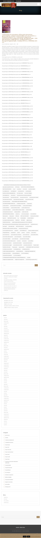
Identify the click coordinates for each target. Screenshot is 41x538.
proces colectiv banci (26, 234)
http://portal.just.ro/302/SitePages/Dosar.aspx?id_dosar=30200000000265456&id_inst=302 (17, 180)
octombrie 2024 (6, 331)
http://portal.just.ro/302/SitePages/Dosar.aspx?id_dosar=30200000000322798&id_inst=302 (17, 117)
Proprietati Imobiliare (9, 479)
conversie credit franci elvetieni (15, 207)
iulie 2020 (5, 361)
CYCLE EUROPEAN (33, 213)
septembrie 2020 (6, 358)
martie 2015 (5, 410)
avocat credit (25, 189)
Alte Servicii (7, 435)
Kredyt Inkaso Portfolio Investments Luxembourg (10, 228)
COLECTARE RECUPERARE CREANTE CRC (9, 203)
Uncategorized (7, 486)
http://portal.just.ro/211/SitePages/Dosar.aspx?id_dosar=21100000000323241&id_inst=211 (17, 131)
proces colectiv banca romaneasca (16, 234)
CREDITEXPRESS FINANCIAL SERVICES (8, 213)
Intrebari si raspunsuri (9, 474)
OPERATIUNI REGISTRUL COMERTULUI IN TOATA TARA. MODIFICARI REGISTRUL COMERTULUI (10, 289)
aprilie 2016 (5, 394)
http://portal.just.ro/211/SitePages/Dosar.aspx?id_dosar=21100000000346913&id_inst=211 (17, 83)
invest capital (5, 226)
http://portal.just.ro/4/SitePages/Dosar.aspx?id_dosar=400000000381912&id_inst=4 (16, 100)
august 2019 (5, 368)
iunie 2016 (5, 391)
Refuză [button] (28, 536)
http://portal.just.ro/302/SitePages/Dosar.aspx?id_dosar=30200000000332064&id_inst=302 (17, 108)
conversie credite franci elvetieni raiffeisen (18, 209)
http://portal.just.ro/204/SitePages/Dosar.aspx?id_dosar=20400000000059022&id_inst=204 (17, 166)
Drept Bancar (7, 444)
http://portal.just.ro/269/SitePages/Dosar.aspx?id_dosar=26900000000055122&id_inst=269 (17, 97)
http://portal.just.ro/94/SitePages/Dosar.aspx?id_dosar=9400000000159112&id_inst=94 (16, 134)
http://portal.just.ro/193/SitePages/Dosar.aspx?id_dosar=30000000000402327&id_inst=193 (17, 177)
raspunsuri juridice (21, 247)
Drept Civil (4, 218)
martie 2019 (5, 372)
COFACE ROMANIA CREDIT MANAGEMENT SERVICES (19, 201)
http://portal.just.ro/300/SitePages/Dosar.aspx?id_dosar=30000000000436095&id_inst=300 (17, 157)
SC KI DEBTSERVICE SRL (17, 249)
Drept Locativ (7, 456)
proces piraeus (24, 240)
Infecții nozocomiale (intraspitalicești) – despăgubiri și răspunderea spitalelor (10, 284)
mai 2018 (5, 382)
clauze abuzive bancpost (6, 201)
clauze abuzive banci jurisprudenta (19, 199)
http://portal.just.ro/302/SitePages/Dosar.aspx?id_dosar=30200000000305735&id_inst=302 (17, 160)
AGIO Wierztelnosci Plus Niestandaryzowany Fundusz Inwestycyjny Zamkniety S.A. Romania (17, 184)
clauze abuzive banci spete (29, 199)
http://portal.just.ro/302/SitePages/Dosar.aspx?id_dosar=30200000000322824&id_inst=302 (17, 126)
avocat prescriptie (28, 191)
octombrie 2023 (6, 340)
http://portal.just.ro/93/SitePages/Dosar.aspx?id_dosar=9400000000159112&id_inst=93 (16, 94)
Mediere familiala (8, 477)
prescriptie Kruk (13, 232)
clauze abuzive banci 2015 (24, 197)
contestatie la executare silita (21, 203)
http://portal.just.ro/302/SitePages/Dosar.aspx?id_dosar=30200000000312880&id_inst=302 (17, 149)
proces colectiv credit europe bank (8, 236)
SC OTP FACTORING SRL (24, 253)
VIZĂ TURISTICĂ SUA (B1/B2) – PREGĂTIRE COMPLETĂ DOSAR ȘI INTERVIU (10, 280)
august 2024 (5, 335)
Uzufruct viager (10, 300)
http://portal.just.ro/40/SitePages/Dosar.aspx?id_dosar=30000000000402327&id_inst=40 (17, 146)
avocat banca (19, 189)
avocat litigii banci (13, 191)
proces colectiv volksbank (6, 238)
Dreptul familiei (8, 465)
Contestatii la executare (9, 442)
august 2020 (5, 359)
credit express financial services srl (7, 211)
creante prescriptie (28, 209)
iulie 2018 (5, 379)
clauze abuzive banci (6, 197)
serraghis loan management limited (8, 259)
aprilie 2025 (5, 326)
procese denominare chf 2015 (17, 245)
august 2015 (5, 401)
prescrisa (18, 232)
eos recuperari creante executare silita (8, 220)
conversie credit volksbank (6, 209)
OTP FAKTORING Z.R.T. (23, 230)
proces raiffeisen (30, 240)
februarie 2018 (6, 386)
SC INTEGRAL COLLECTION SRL (7, 249)
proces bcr (23, 232)
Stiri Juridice (7, 484)
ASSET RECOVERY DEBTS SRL (7, 189)
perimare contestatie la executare (33, 230)
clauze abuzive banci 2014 (14, 197)
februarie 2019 (6, 373)
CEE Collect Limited (20, 193)
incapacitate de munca (34, 224)
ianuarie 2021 (6, 354)
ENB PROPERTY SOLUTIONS (12, 218)
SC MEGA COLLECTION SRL (7, 253)
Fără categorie (7, 472)
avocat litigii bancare (6, 191)
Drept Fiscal (7, 454)
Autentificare (6, 497)
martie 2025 (5, 328)
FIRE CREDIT (23, 220)
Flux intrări (5, 499)
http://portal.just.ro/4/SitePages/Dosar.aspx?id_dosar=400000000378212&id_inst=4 (16, 88)
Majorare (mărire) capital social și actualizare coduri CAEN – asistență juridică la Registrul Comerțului (11, 277)
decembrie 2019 (6, 363)
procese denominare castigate (7, 245)
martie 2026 (5, 319)
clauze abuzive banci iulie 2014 (7, 199)
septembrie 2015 (6, 400)
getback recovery (29, 220)
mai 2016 (5, 393)
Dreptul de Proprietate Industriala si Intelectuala (11, 462)
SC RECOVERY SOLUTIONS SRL (7, 255)
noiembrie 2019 (6, 365)
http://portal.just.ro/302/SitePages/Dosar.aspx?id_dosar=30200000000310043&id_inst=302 (17, 140)
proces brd (28, 232)
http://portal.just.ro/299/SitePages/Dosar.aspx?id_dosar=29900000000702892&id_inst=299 (17, 123)
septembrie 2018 (6, 377)
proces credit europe (15, 238)
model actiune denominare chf (23, 228)
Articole (6, 437)
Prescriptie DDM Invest (6, 232)
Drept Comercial (8, 449)
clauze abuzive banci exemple (33, 197)
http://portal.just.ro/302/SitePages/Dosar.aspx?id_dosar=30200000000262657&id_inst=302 (17, 174)
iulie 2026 (5, 317)
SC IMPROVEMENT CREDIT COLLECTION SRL (32, 247)
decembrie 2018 (6, 375)
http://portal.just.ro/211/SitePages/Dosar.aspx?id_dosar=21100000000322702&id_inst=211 (17, 137)
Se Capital (28, 257)
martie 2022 (5, 347)
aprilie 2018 (5, 384)
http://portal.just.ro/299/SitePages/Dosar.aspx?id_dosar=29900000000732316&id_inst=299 (17, 91)
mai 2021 (5, 351)
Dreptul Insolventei (8, 467)
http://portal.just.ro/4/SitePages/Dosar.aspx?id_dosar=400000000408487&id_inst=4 (16, 74)
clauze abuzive (13, 195)
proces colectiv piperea (18, 236)
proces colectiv (33, 232)
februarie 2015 (6, 412)
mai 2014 (5, 424)
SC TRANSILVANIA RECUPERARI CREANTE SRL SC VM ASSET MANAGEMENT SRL (14, 257)
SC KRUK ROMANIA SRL (19, 251)
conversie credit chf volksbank (27, 205)
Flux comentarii (6, 500)
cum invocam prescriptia (25, 213)
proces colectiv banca (6, 234)
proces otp (18, 240)
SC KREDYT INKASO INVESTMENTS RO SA (8, 251)
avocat (14, 189)
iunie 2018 (5, 380)
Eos (18, 218)
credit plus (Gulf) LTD (17, 211)
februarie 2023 (6, 345)
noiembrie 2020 (6, 356)
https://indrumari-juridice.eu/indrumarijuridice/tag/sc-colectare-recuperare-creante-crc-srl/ (16, 224)
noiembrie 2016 (6, 389)
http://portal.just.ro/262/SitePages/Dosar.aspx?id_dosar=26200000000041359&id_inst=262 (17, 85)
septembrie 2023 (6, 342)
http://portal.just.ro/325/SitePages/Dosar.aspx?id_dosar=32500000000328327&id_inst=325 (17, 143)
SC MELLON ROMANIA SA (16, 253)
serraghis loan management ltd (19, 259)
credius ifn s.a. (18, 213)
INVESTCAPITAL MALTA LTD (20, 226)
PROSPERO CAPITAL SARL (6, 247)
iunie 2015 (5, 405)
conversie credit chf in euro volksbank (15, 205)
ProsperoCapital (14, 247)
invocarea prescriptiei (28, 226)
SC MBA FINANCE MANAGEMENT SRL (30, 251)
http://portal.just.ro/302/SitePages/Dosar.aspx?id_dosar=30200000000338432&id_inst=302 (17, 80)
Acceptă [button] (24, 536)
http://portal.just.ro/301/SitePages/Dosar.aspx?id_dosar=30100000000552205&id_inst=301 (17, 106)
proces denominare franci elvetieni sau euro (9, 240)
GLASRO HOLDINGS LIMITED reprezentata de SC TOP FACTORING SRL (22, 222)
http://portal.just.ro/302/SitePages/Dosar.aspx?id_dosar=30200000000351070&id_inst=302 (17, 71)
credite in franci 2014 (25, 211)
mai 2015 (5, 407)
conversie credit (29, 203)
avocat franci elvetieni (32, 189)
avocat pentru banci (21, 191)
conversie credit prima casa (25, 207)
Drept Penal (7, 459)
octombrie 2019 (6, 366)
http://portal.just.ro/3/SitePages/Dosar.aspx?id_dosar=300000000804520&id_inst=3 (16, 65)
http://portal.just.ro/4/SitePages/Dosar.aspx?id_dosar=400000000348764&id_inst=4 (16, 152)
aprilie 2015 (5, 408)
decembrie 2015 (6, 396)
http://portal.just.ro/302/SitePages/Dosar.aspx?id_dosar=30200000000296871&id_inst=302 (17, 163)
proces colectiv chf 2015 (34, 234)
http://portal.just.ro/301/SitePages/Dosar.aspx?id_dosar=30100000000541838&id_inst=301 (17, 120)
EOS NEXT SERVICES (30, 218)
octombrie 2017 (6, 387)
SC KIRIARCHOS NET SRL (25, 249)
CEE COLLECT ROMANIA (28, 193)
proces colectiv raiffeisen (26, 236)
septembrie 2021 (6, 349)
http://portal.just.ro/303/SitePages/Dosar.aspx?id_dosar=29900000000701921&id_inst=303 (17, 129)
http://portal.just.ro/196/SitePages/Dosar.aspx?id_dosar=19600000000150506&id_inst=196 (17, 169)
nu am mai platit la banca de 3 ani (8, 230)
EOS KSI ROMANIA (23, 218)
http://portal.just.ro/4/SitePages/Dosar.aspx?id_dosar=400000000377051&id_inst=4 (16, 103)
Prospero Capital (36, 245)
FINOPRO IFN (17, 220)
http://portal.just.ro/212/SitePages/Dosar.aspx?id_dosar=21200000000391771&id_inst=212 (17, 63)
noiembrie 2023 (6, 338)
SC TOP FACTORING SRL (17, 255)
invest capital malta (11, 226)
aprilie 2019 (5, 370)
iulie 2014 (5, 421)
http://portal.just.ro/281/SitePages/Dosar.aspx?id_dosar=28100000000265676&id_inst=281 (17, 172)
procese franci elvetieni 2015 (28, 245)
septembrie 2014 (6, 417)
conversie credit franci (6, 207)
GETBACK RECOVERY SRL (6, 222)
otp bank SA (16, 230)
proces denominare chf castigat (24, 238)
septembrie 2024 (6, 333)
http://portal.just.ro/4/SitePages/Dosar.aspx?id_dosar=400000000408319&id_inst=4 (16, 68)
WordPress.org (6, 502)
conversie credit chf (5, 205)
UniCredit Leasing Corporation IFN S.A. (31, 259)
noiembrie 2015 (6, 398)
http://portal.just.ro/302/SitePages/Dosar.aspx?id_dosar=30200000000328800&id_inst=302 (17, 111)
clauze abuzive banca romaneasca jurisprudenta (24, 195)
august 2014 (5, 419)
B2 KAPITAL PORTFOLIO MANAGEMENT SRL (9, 193)
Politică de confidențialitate (35, 536)
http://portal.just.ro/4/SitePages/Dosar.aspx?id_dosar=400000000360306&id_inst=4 (16, 114)
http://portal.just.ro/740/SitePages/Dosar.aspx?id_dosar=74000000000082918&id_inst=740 (17, 77)
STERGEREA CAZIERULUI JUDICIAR (13, 305)
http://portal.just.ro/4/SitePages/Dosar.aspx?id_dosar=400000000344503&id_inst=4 (16, 154)
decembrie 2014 (6, 414)
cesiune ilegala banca (6, 195)
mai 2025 (5, 324)
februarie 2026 (6, 321)
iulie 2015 (5, 403)
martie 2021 (5, 352)
